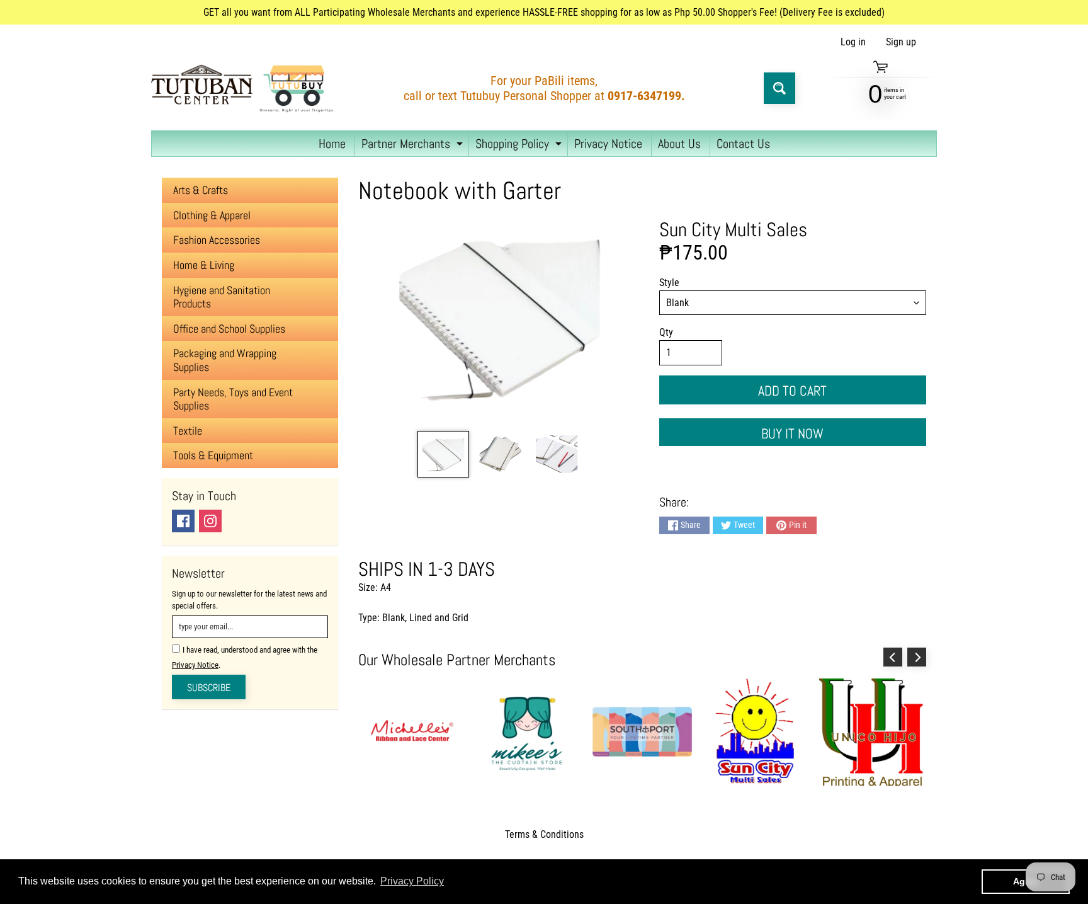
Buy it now (792, 433)
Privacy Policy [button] (412, 881)
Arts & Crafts (200, 190)
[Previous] (892, 657)
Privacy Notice (608, 143)
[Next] (916, 657)
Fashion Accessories (216, 239)
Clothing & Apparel (212, 215)
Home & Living (203, 265)
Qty (666, 332)
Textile (187, 430)
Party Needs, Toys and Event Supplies (233, 399)
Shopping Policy (520, 145)
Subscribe (208, 687)
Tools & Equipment (213, 455)
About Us (679, 143)
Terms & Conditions (544, 834)
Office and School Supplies (229, 328)
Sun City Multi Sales (733, 229)
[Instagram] (210, 521)
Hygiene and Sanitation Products (221, 297)
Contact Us (743, 143)
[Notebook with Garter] (442, 454)
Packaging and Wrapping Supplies (224, 360)
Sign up (901, 42)
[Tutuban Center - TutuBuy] (245, 88)
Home (332, 143)
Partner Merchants (413, 145)
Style (669, 283)
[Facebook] (183, 521)
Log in (853, 42)
